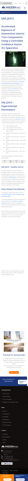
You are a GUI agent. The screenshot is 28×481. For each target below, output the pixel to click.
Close (25, 1)
